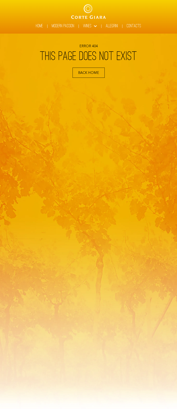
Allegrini (112, 26)
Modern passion (63, 26)
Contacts (134, 26)
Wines (87, 26)
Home (39, 26)
